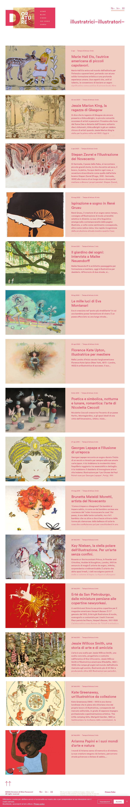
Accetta (119, 801)
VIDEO (43, 18)
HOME (43, 11)
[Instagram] (118, 8)
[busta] (123, 8)
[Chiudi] (126, 801)
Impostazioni (105, 801)
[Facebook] (113, 8)
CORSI (43, 24)
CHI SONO (45, 21)
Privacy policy (39, 804)
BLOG (43, 15)
